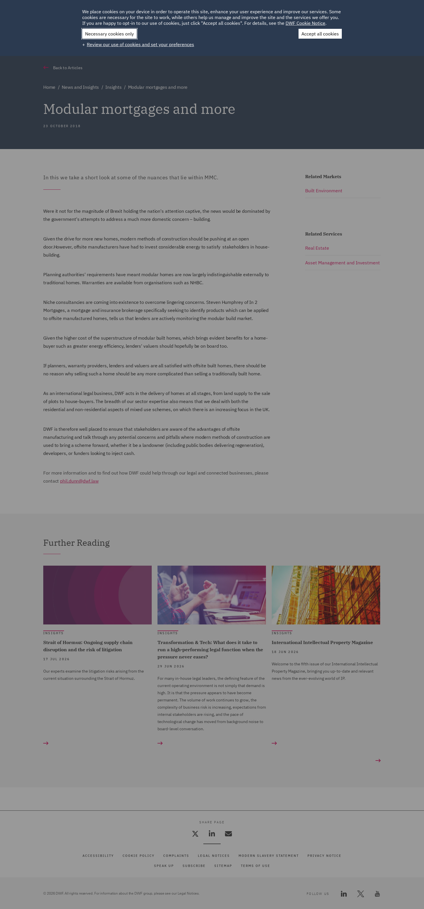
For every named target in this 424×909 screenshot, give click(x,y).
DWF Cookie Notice (305, 23)
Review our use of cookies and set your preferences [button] (140, 44)
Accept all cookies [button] (320, 34)
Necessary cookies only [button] (109, 34)
